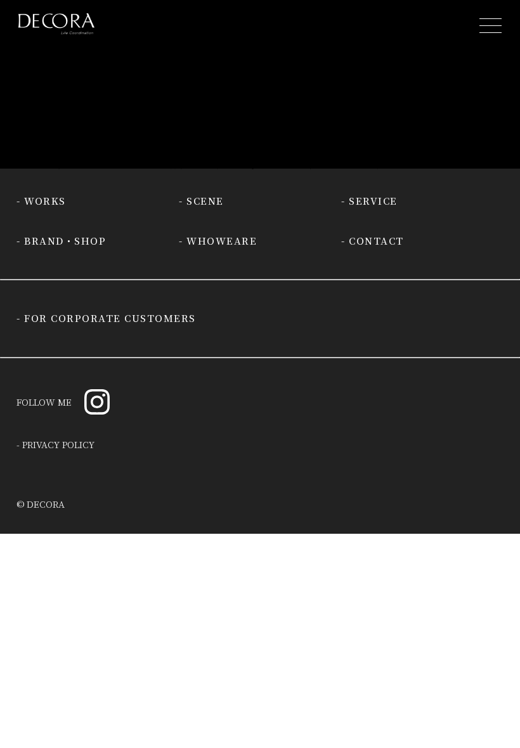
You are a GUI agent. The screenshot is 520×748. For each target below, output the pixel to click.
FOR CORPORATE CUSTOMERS (110, 318)
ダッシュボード (265, 151)
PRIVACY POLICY (58, 444)
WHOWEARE (221, 240)
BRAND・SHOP (65, 240)
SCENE (205, 200)
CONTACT (376, 240)
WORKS (45, 200)
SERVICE (373, 200)
